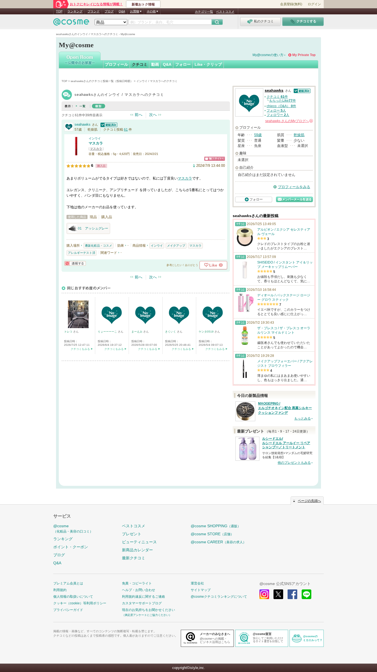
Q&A (122, 11)
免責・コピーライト (137, 583)
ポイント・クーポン (70, 547)
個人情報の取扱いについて (73, 597)
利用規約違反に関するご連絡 (143, 597)
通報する (75, 263)
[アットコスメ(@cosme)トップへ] (71, 23)
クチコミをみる (80, 349)
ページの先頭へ (309, 501)
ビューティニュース (139, 542)
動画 (155, 64)
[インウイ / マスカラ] (76, 153)
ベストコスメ (225, 11)
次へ (153, 114)
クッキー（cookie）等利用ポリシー (79, 603)
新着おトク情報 (143, 4)
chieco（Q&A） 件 (281, 106)
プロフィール (116, 64)
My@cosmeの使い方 (268, 55)
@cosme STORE (212, 534)
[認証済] (108, 124)
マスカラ (96, 143)
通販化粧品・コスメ (98, 245)
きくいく (171, 331)
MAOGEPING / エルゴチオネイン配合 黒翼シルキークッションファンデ (285, 408)
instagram (264, 594)
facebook (292, 594)
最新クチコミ (133, 558)
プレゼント (131, 534)
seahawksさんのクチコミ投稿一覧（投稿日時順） (102, 81)
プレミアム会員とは (68, 583)
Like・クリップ (208, 64)
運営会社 (197, 583)
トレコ (68, 331)
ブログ (109, 11)
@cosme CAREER (218, 542)
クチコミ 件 (277, 97)
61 (126, 129)
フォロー (183, 64)
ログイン (314, 4)
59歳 (258, 135)
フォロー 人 (276, 110)
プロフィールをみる (294, 187)
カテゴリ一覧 (204, 11)
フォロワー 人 (278, 115)
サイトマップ (201, 590)
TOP (59, 11)
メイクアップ (176, 245)
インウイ (95, 138)
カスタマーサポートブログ (142, 603)
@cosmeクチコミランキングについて (219, 597)
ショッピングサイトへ (214, 159)
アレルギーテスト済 (81, 252)
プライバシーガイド (68, 610)
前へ (138, 114)
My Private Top (303, 55)
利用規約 (60, 590)
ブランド (93, 11)
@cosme (73, 528)
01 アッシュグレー (93, 228)
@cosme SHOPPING (216, 526)
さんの (288, 121)
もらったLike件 (282, 100)
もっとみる (302, 418)
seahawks (83, 124)
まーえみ (137, 331)
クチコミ (139, 64)
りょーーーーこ (108, 331)
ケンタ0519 (206, 331)
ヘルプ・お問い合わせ (138, 590)
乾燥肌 (299, 135)
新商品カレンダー (137, 550)
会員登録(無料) (291, 4)
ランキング (75, 11)
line (306, 594)
